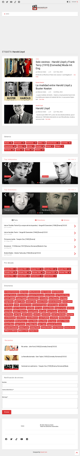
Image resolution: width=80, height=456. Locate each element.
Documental (9, 146)
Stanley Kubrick (46, 327)
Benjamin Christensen (36, 295)
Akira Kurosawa (35, 292)
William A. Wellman (11, 331)
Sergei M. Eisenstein (11, 327)
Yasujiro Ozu (9, 210)
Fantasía (38, 146)
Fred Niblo (30, 308)
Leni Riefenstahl (10, 318)
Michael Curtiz (9, 321)
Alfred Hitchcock (57, 292)
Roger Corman (20, 324)
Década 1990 (9, 276)
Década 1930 (62, 269)
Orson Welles (33, 321)
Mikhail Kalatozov (21, 321)
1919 (37, 59)
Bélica (40, 143)
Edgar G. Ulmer (19, 301)
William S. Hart (23, 331)
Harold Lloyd (39, 105)
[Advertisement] (40, 31)
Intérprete (45, 176)
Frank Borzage (52, 305)
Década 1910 (35, 269)
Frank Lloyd (8, 308)
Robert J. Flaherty (63, 321)
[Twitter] (7, 2)
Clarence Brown (33, 298)
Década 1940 (9, 272)
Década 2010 (35, 276)
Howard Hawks (33, 311)
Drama (20, 146)
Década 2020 (49, 276)
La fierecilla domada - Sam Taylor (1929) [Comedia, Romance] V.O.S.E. (44, 356)
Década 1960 (36, 272)
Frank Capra (63, 305)
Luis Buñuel (54, 318)
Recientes (8, 340)
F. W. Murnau (9, 305)
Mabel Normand (64, 318)
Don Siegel (63, 298)
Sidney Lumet (24, 327)
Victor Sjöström (58, 327)
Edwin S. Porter (42, 301)
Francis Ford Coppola (39, 305)
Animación (17, 143)
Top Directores (10, 190)
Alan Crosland (46, 292)
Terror (18, 149)
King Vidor (70, 314)
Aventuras (29, 143)
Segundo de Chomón (54, 324)
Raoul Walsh (43, 321)
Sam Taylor (42, 324)
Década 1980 (63, 272)
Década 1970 (50, 272)
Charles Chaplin (21, 298)
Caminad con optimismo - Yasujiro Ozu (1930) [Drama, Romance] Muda (44, 366)
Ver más (41, 99)
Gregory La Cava (60, 308)
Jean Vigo (17, 314)
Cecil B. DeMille (9, 298)
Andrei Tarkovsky (10, 295)
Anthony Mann (22, 295)
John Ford (37, 314)
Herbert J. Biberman (19, 311)
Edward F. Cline (31, 301)
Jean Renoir (9, 314)
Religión (58, 146)
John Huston (46, 314)
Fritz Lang (38, 308)
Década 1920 (49, 269)
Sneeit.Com (43, 452)
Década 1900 (22, 269)
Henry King (8, 311)
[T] (19, 2)
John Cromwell (27, 314)
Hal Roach (70, 308)
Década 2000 (22, 276)
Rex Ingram (52, 321)
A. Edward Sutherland (12, 292)
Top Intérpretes (10, 159)
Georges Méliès (48, 308)
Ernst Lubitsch (67, 301)
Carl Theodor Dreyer (62, 295)
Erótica (29, 146)
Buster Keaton (40, 82)
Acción (7, 143)
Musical (48, 146)
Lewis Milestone (32, 318)
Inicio (22, 426)
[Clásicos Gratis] (40, 9)
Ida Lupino (42, 311)
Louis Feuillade (44, 318)
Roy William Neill (31, 324)
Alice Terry (8, 176)
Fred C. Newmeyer (20, 308)
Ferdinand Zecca (49, 210)
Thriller (27, 149)
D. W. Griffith (43, 298)
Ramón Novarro (48, 180)
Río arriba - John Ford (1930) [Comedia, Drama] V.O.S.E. (39, 346)
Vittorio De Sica (70, 327)
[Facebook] (3, 2)
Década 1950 (22, 272)
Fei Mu (16, 305)
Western (38, 149)
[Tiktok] (15, 2)
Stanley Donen (35, 327)
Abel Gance (24, 292)
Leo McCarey (21, 318)
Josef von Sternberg (58, 314)
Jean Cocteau (52, 311)
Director (7, 206)
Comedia (65, 143)
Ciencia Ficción (51, 143)
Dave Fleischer (53, 298)
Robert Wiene (9, 324)
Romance (8, 149)
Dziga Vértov (9, 301)
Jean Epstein (62, 311)
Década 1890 (9, 269)
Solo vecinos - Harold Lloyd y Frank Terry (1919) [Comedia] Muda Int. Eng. (55, 65)
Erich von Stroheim (55, 301)
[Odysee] (11, 2)
